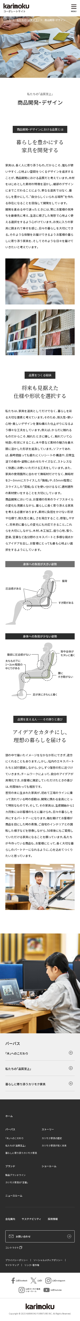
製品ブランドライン (15, 1175)
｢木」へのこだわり (14, 1138)
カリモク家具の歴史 (52, 1138)
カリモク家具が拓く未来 (54, 1145)
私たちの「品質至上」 (28, 20)
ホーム (7, 20)
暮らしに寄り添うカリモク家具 (21, 1152)
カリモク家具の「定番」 (16, 1182)
